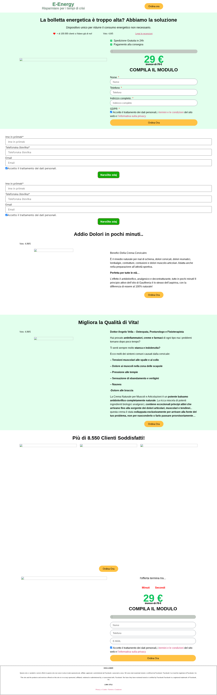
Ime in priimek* (14, 137)
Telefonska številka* (17, 147)
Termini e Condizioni (115, 689)
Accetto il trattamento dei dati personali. (31, 168)
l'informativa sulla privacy (132, 116)
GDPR (114, 109)
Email (8, 158)
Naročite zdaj (108, 174)
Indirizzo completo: (121, 98)
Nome (114, 77)
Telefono (115, 88)
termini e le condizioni (171, 112)
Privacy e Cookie (101, 689)
